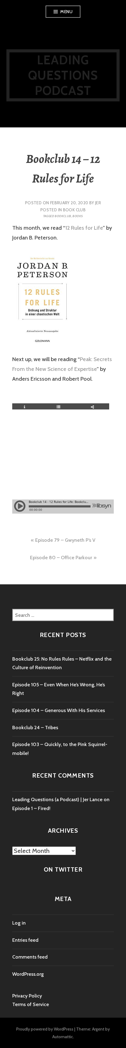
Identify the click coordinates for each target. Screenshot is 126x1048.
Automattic (62, 1036)
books (77, 216)
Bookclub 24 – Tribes (35, 727)
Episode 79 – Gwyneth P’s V (65, 540)
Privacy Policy (27, 996)
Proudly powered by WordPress (44, 1029)
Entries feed (25, 940)
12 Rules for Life (84, 227)
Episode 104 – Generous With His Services (58, 710)
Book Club (74, 209)
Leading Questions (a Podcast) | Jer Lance (57, 799)
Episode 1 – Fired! (31, 808)
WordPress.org (28, 974)
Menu (66, 11)
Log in (19, 923)
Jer (98, 202)
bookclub (63, 216)
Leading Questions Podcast (63, 75)
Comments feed (30, 957)
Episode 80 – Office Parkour (61, 557)
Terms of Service (30, 1004)
